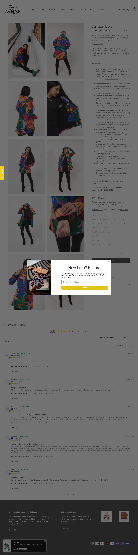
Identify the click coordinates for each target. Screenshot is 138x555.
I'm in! (84, 287)
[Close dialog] (109, 261)
